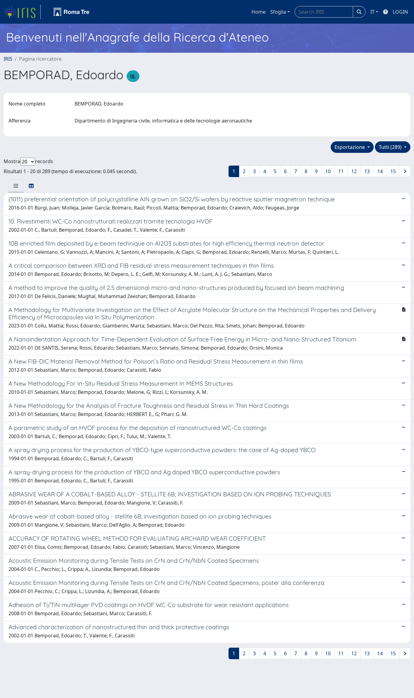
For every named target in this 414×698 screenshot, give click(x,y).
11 (341, 171)
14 (380, 171)
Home (258, 11)
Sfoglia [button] (278, 11)
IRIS (8, 58)
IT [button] (372, 11)
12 (354, 171)
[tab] (16, 186)
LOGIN (400, 11)
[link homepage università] (71, 12)
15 (393, 171)
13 (367, 171)
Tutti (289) (391, 147)
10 (328, 171)
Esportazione (350, 147)
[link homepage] (22, 12)
